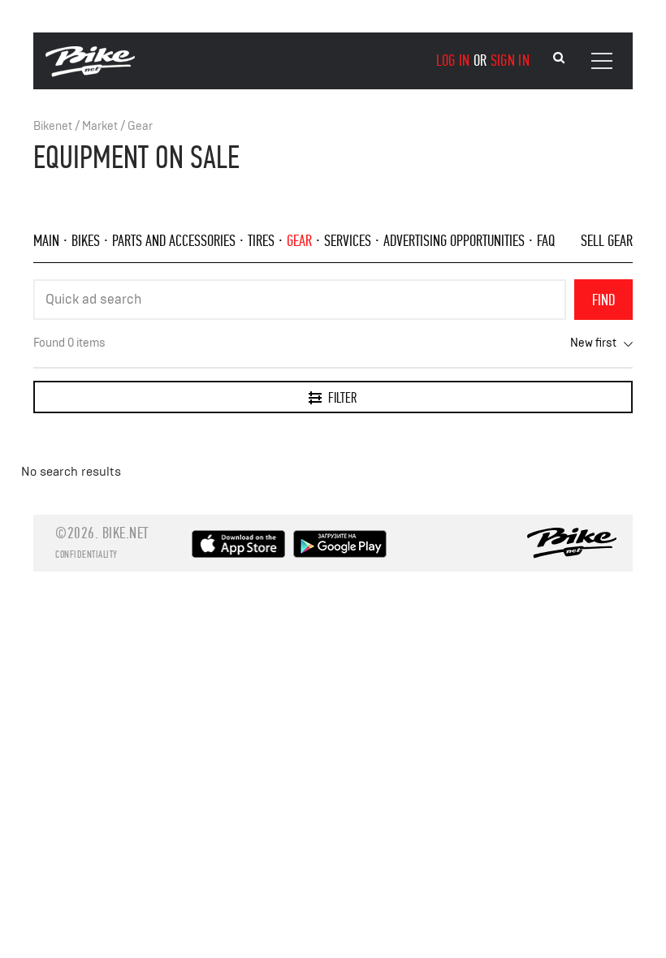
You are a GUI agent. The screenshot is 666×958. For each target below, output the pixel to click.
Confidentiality (86, 554)
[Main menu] (601, 61)
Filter (342, 398)
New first (593, 343)
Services (347, 240)
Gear (140, 126)
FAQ (546, 240)
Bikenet (52, 126)
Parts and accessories (174, 240)
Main (46, 240)
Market (100, 126)
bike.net (125, 533)
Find (603, 300)
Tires (261, 240)
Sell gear (607, 240)
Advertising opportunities (454, 240)
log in (453, 60)
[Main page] (90, 73)
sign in (510, 60)
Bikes (85, 240)
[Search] (558, 58)
